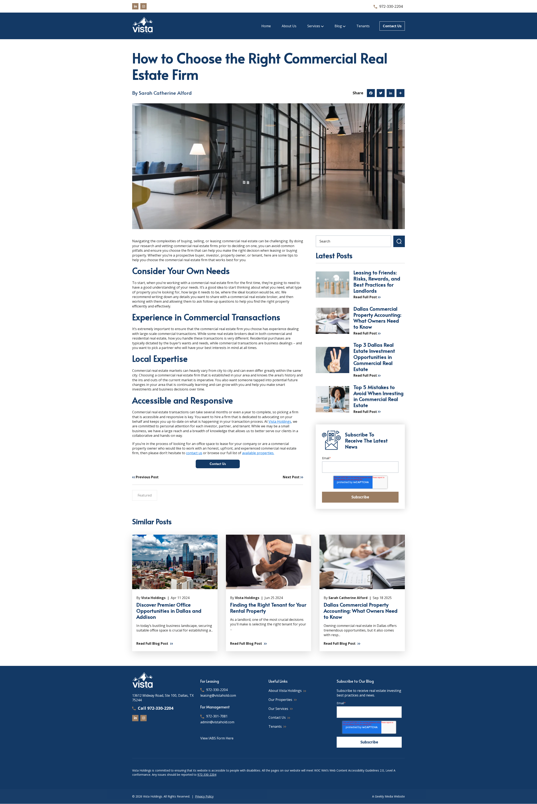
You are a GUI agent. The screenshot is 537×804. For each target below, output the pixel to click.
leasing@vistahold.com (218, 695)
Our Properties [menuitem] (280, 699)
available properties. (258, 453)
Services (314, 26)
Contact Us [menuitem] (277, 717)
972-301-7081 (217, 716)
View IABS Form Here (216, 738)
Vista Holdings (279, 421)
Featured (145, 495)
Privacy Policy (204, 796)
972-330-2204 (391, 6)
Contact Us (392, 26)
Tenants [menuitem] (275, 726)
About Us (289, 26)
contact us (194, 453)
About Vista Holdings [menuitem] (285, 690)
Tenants (363, 26)
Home (266, 26)
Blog (339, 26)
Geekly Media (384, 796)
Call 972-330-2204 (155, 708)
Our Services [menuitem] (278, 708)
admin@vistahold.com (217, 722)
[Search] (399, 241)
